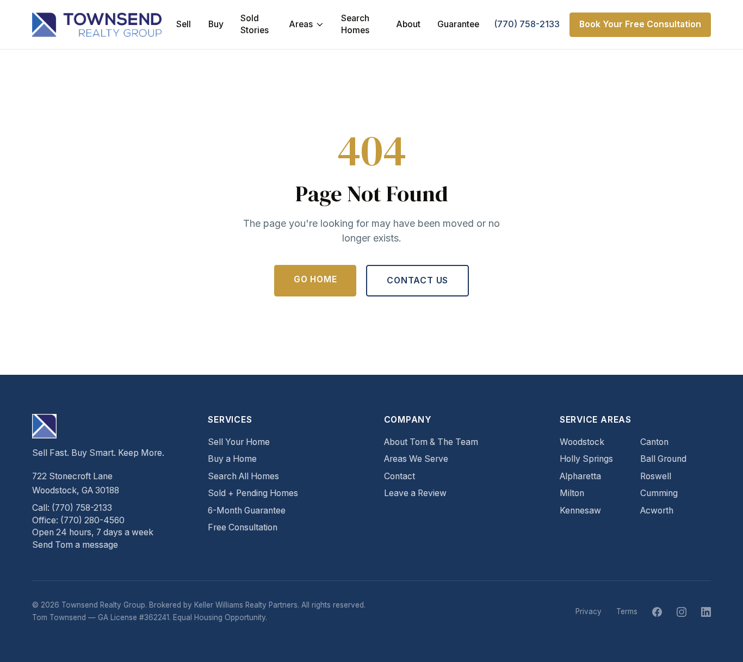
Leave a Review (415, 493)
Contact (399, 476)
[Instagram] (681, 612)
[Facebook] (657, 612)
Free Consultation (242, 527)
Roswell (655, 476)
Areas (301, 24)
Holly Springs (586, 459)
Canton (654, 442)
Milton (572, 493)
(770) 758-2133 (527, 24)
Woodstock (582, 442)
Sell (183, 24)
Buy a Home (232, 459)
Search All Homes (243, 476)
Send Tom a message (75, 545)
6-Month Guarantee (247, 510)
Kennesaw (580, 510)
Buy (216, 24)
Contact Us (417, 280)
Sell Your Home (239, 442)
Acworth (656, 510)
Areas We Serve (416, 459)
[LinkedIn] (706, 612)
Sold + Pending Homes (253, 493)
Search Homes (355, 24)
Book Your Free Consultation (640, 24)
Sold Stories (254, 24)
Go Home (315, 279)
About (408, 24)
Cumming (659, 493)
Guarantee (458, 24)
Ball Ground (663, 459)
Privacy (588, 611)
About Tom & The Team (431, 442)
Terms (626, 611)
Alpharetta (580, 476)
